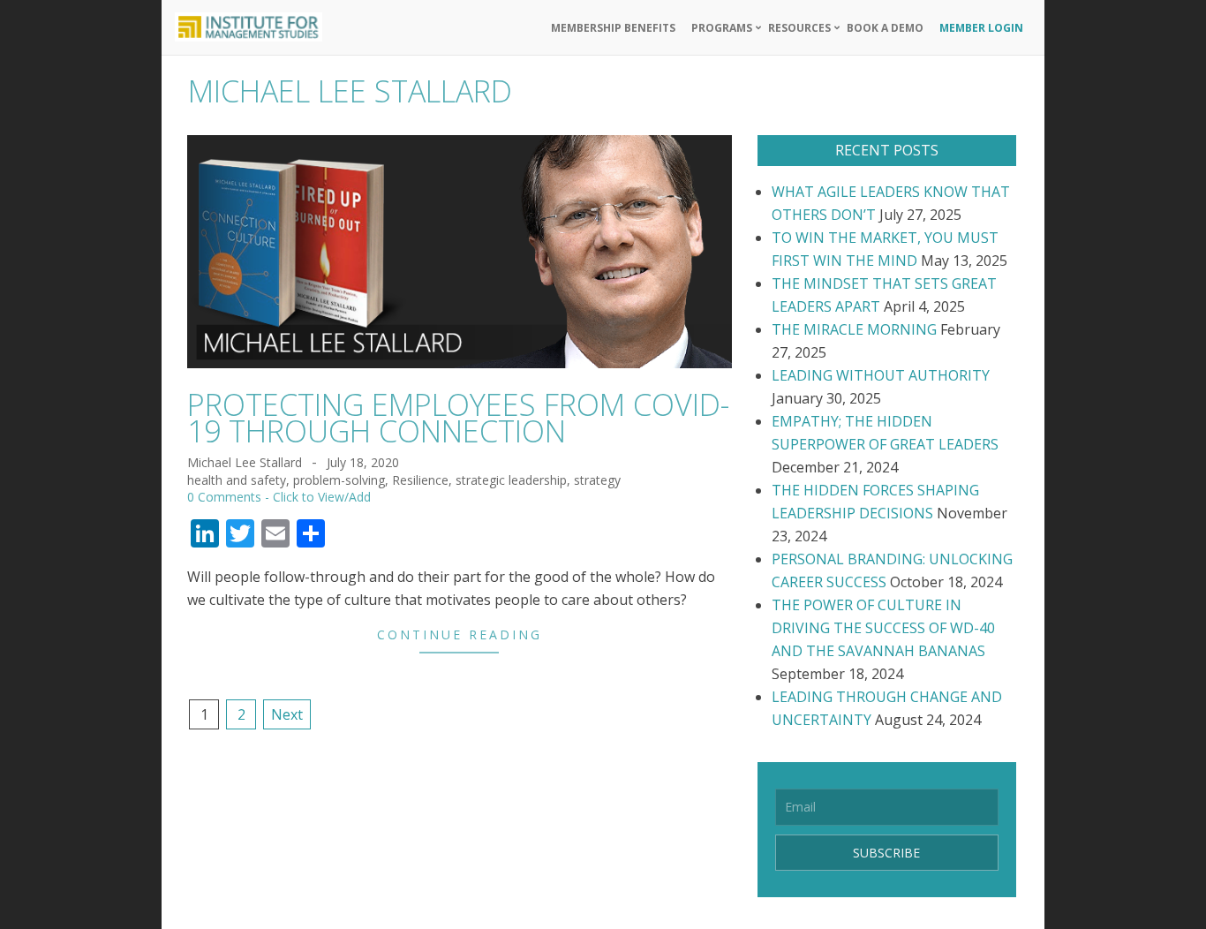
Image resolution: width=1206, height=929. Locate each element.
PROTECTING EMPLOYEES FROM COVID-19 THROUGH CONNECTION (458, 417)
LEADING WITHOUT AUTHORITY (881, 375)
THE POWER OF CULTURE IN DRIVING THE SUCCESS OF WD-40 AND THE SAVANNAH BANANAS (883, 628)
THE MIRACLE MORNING (854, 329)
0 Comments (224, 496)
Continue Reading (459, 634)
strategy (597, 480)
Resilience (420, 480)
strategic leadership (511, 480)
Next (287, 714)
